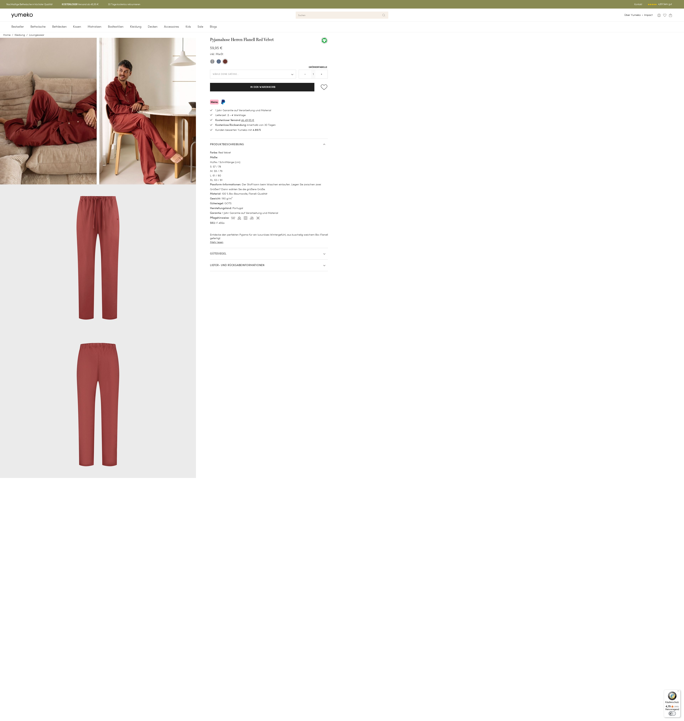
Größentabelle (318, 67)
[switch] (672, 713)
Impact (648, 14)
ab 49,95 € (247, 120)
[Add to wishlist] (322, 87)
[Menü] (678, 692)
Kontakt (638, 4)
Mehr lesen (216, 242)
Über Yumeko (632, 14)
